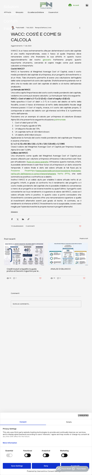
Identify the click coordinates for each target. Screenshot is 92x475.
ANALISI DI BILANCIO (61, 269)
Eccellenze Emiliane (36, 12)
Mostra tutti (84, 238)
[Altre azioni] (80, 27)
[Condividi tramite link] (28, 219)
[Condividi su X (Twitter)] (17, 219)
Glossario (19, 12)
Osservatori (53, 12)
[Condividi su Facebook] (12, 219)
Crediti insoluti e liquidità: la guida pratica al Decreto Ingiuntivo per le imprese (22, 270)
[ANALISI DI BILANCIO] (68, 254)
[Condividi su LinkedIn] (23, 219)
